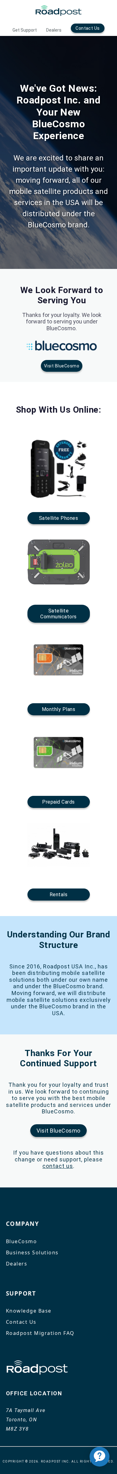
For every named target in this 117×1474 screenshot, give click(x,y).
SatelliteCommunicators (58, 614)
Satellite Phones (58, 518)
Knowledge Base (28, 1310)
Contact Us (88, 28)
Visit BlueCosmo (61, 365)
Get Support (24, 30)
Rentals (58, 894)
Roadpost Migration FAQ (40, 1333)
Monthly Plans (58, 709)
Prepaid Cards (58, 802)
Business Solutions (32, 1252)
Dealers (53, 30)
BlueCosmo (21, 1241)
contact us (57, 1166)
